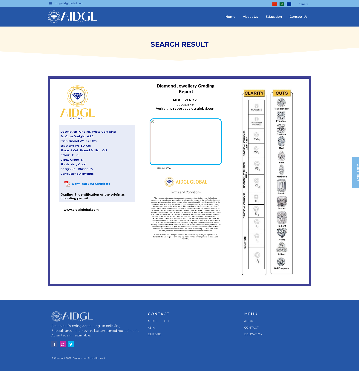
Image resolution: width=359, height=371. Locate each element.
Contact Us (298, 16)
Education (274, 16)
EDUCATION (253, 334)
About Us (250, 16)
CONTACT (251, 327)
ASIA (151, 327)
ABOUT (249, 321)
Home (230, 16)
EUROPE (154, 334)
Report (303, 3)
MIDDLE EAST (158, 321)
